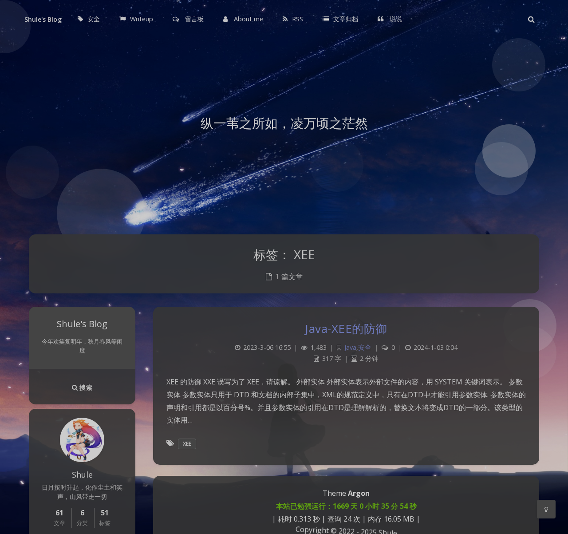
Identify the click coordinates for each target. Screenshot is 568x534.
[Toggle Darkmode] (546, 509)
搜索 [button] (85, 387)
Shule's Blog (43, 19)
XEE (187, 443)
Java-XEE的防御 (346, 328)
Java (350, 347)
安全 (364, 347)
